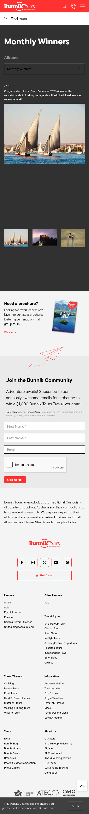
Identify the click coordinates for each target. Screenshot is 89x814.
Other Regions (53, 595)
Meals (48, 708)
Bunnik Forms (12, 753)
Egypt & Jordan (13, 612)
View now (10, 332)
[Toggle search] (64, 6)
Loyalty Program (53, 718)
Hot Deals (46, 575)
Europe (8, 617)
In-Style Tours (52, 638)
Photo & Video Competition (20, 763)
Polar (47, 602)
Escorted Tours (53, 648)
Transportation (52, 688)
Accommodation (54, 683)
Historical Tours (13, 703)
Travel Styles (52, 616)
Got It (75, 806)
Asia (6, 607)
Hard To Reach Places (17, 698)
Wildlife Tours (12, 713)
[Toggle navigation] (82, 6)
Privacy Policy (33, 412)
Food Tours (10, 693)
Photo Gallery (12, 768)
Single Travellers (53, 698)
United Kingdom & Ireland (19, 627)
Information (51, 676)
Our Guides (51, 693)
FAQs (7, 739)
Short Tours (50, 633)
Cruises (48, 663)
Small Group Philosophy (58, 743)
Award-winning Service (57, 758)
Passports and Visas (56, 713)
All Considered (53, 753)
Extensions (50, 658)
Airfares (48, 748)
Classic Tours (52, 628)
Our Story (49, 739)
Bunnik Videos (12, 748)
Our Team (50, 763)
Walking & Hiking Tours (17, 708)
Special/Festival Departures (60, 643)
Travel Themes (13, 676)
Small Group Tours (55, 624)
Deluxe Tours (11, 688)
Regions (9, 595)
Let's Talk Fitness (54, 703)
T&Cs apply (11, 412)
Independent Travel (55, 653)
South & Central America (18, 622)
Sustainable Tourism (56, 768)
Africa (7, 602)
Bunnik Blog (11, 743)
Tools (7, 731)
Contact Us (51, 773)
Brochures (10, 758)
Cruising (9, 683)
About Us (50, 731)
